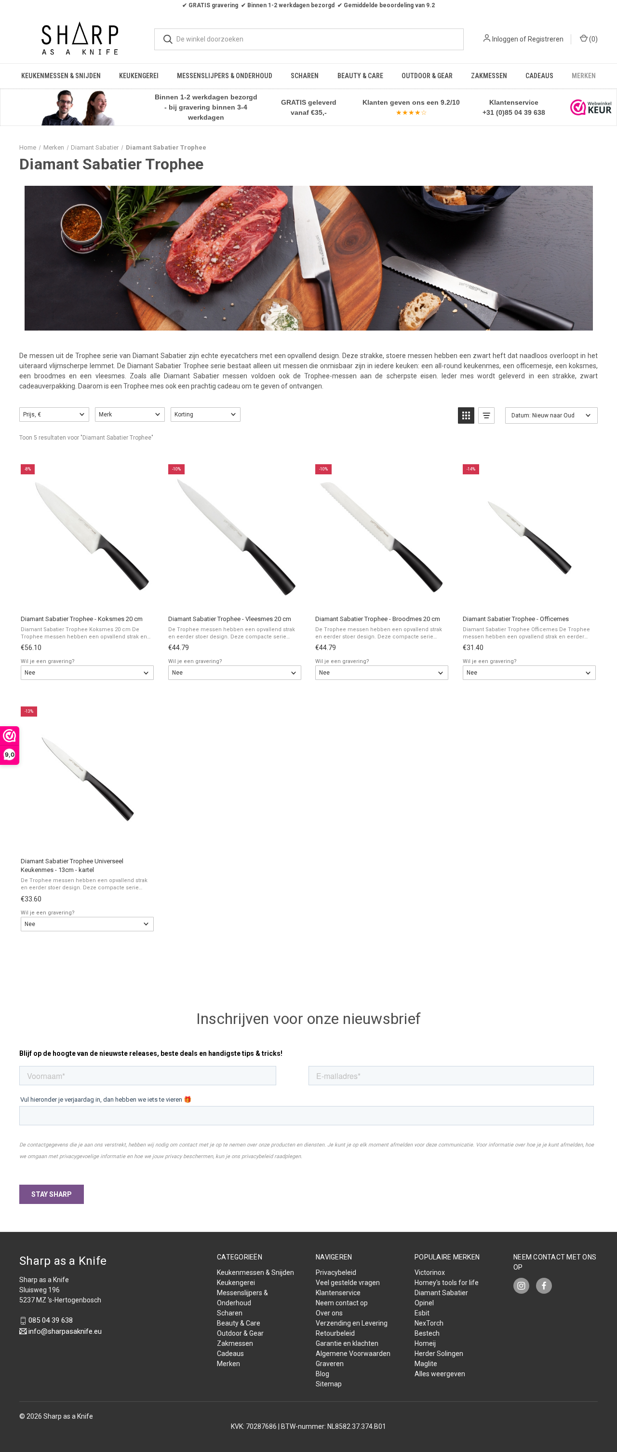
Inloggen (505, 39)
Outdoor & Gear (427, 76)
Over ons (329, 1313)
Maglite (426, 1364)
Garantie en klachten (347, 1343)
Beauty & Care (360, 76)
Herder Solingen (439, 1353)
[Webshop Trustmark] (591, 107)
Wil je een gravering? (48, 661)
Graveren (330, 1364)
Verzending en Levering (352, 1323)
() (593, 39)
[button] (77, 107)
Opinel (424, 1303)
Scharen (305, 76)
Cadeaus (539, 76)
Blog (322, 1374)
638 (538, 112)
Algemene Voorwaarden (353, 1353)
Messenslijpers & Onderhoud (224, 76)
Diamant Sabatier (441, 1293)
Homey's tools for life (447, 1282)
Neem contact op (342, 1303)
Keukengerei (139, 76)
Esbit (422, 1313)
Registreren (545, 39)
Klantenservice (338, 1293)
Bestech (427, 1333)
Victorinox (430, 1272)
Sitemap (329, 1384)
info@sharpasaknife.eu (65, 1331)
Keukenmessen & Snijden (61, 76)
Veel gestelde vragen (348, 1282)
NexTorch (429, 1323)
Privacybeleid (336, 1272)
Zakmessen (489, 76)
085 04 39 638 (50, 1320)
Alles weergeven (440, 1374)
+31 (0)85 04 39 (507, 112)
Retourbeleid (335, 1333)
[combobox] (309, 39)
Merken (584, 76)
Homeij (425, 1343)
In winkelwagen (86, 597)
